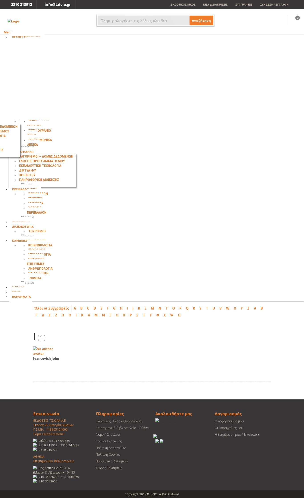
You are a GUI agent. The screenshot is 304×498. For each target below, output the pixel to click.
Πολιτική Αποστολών (111, 448)
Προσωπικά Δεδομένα (112, 461)
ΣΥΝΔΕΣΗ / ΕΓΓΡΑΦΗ (274, 4)
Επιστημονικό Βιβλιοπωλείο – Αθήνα (122, 428)
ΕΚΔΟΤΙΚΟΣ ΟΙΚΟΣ (182, 4)
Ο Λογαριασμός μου (229, 421)
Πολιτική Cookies (108, 454)
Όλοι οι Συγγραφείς (51, 308)
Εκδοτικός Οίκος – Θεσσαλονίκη (119, 421)
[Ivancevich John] (46, 351)
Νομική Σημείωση (108, 434)
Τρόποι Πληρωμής (109, 441)
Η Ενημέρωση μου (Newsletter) (237, 434)
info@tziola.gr (58, 4)
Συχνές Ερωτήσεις (109, 468)
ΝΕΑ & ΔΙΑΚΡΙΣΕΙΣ (215, 4)
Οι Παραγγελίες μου (229, 428)
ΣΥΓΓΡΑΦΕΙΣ (243, 4)
